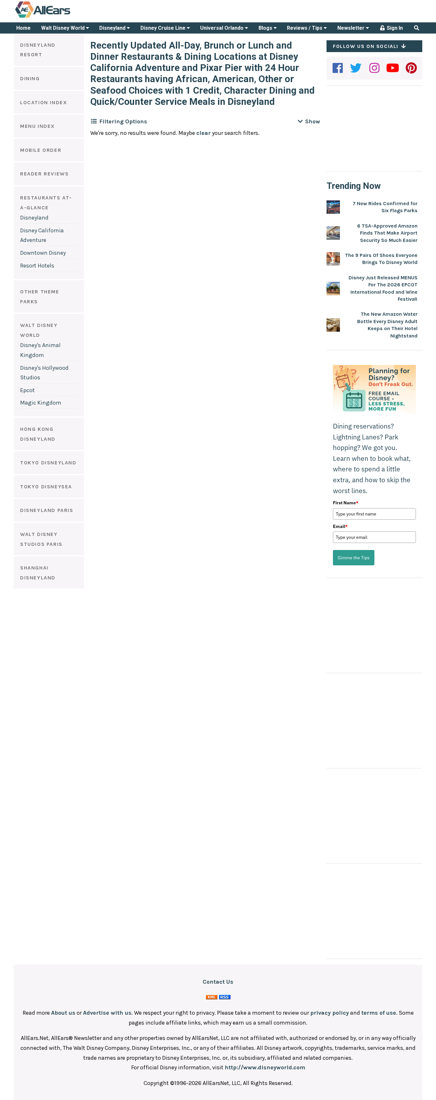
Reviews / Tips (305, 28)
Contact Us (218, 981)
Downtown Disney (43, 252)
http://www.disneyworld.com (265, 1067)
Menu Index (37, 126)
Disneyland (113, 28)
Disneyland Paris (46, 510)
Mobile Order (40, 150)
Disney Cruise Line (163, 28)
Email (340, 526)
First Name (345, 503)
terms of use (378, 1012)
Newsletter (351, 28)
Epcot (27, 390)
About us (63, 1012)
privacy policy (329, 1012)
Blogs (266, 28)
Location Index (43, 102)
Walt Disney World (63, 28)
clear (203, 132)
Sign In (394, 28)
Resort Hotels (37, 265)
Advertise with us (107, 1012)
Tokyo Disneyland (48, 463)
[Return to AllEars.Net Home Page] (62, 17)
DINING (30, 78)
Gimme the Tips (354, 558)
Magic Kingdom (40, 402)
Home (23, 28)
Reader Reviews (44, 174)
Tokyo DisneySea (46, 487)
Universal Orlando (222, 28)
